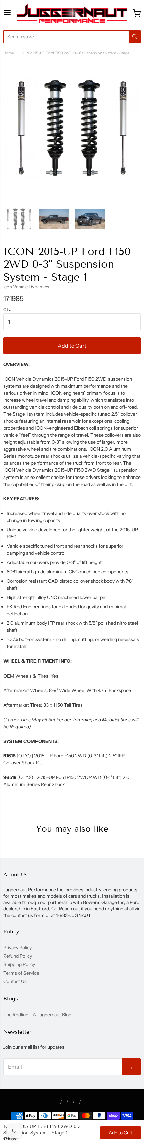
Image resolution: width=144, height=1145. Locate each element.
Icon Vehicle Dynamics (26, 286)
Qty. (7, 309)
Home (8, 53)
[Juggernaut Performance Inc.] (72, 13)
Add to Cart (72, 345)
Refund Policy (17, 956)
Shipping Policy (19, 964)
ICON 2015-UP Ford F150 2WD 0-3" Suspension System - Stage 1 (75, 53)
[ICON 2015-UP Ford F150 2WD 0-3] (19, 219)
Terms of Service (21, 973)
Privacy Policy (17, 948)
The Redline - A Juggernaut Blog (37, 1015)
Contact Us (15, 981)
